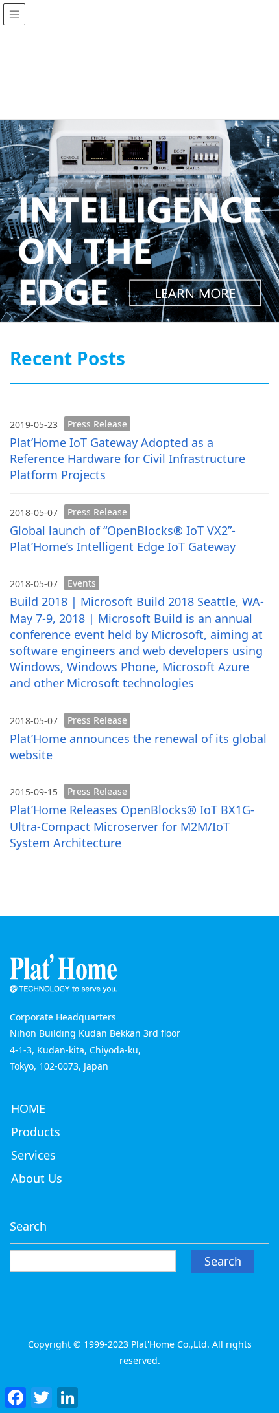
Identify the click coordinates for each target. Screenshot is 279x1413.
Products (35, 1131)
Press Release (97, 424)
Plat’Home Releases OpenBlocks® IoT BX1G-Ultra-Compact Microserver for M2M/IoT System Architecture (132, 826)
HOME (28, 1108)
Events (81, 583)
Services (33, 1155)
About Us (36, 1178)
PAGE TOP (258, 1358)
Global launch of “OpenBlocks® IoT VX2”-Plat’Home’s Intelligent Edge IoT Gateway (123, 538)
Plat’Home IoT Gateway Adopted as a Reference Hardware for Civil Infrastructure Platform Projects (127, 458)
